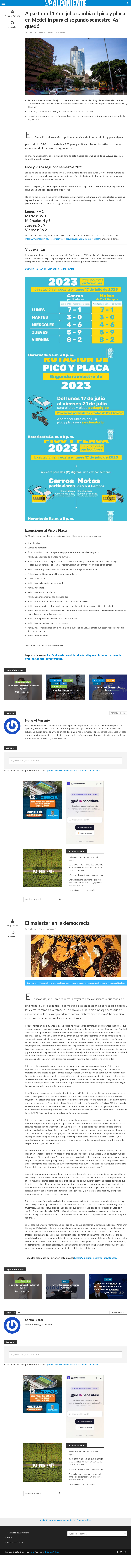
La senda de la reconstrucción (65, 690)
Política (63, 683)
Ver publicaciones (118, 713)
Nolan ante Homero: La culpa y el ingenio (23, 687)
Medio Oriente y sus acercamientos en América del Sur (65, 1520)
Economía (68, 680)
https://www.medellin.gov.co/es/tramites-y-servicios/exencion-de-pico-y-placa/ (62, 238)
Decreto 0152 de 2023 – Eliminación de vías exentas (49, 268)
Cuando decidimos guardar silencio (108, 688)
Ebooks (10, 1537)
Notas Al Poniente (12, 16)
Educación (110, 680)
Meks (31, 1552)
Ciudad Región (56, 680)
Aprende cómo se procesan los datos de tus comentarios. (73, 770)
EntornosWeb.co (52, 1552)
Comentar (12, 27)
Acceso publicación (15, 1542)
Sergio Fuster (12, 925)
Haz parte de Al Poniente (18, 1532)
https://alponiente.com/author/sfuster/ (95, 1257)
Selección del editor (23, 682)
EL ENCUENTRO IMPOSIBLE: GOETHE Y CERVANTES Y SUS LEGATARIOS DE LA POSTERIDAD (86, 867)
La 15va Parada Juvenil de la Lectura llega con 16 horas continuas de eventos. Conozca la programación (73, 657)
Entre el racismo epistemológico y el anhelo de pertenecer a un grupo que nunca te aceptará (85, 882)
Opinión (55, 683)
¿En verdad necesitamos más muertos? (86, 875)
